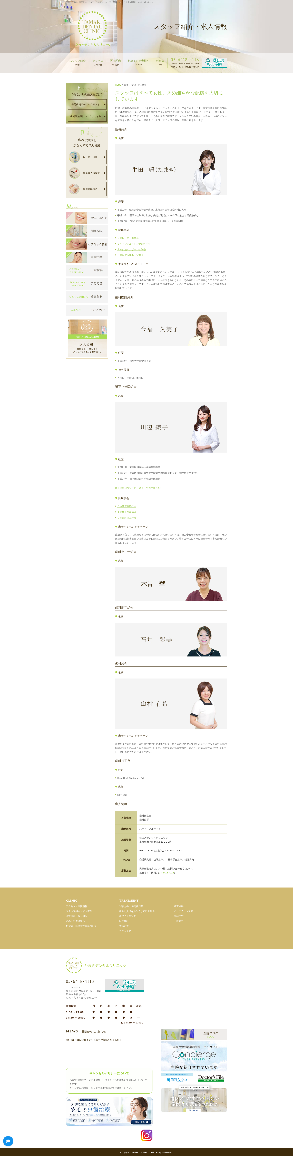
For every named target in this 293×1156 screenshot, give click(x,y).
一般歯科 (178, 921)
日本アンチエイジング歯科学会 (134, 243)
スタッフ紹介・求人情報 (79, 911)
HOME (118, 85)
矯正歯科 (178, 906)
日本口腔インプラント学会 (131, 249)
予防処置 (124, 925)
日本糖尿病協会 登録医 (130, 255)
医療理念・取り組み (76, 916)
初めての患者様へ (138, 62)
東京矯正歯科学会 (126, 512)
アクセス (97, 62)
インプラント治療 (183, 911)
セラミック (125, 930)
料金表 (160, 62)
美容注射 (178, 916)
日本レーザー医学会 (128, 238)
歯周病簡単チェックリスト (85, 104)
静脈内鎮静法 (90, 189)
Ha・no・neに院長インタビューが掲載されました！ (94, 1039)
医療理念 (115, 62)
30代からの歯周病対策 (131, 906)
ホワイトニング (127, 916)
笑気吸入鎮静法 (91, 173)
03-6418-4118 (166, 872)
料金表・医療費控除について (81, 925)
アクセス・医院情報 (76, 906)
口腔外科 (124, 921)
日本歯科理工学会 (126, 517)
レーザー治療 (90, 157)
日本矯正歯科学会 (126, 506)
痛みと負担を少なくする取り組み (137, 911)
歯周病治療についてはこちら (85, 116)
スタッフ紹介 (77, 62)
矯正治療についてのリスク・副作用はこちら (139, 487)
